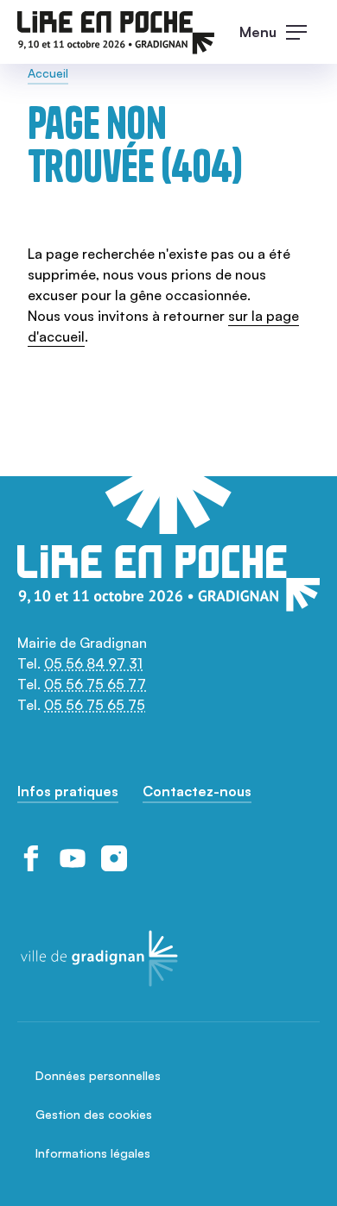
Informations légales (92, 1153)
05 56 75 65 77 (95, 684)
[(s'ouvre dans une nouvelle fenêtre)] (31, 858)
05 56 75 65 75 (94, 704)
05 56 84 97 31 (93, 663)
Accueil (48, 73)
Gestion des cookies (93, 1114)
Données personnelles (98, 1075)
